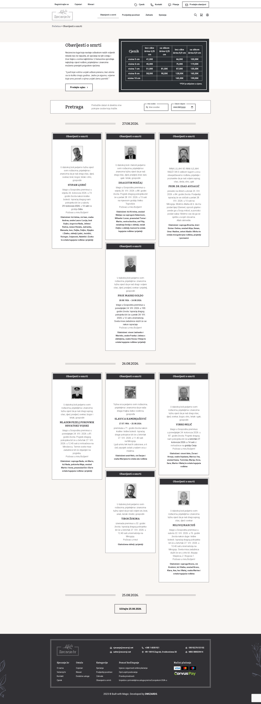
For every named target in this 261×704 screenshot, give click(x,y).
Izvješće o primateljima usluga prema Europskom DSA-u (143, 680)
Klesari (91, 4)
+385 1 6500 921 (152, 648)
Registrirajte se (62, 4)
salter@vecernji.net (122, 652)
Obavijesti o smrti (108, 15)
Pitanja (176, 4)
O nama (60, 668)
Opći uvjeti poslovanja (128, 672)
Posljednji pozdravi (131, 15)
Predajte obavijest (198, 4)
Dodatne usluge (82, 676)
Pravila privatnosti (126, 676)
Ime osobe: (151, 104)
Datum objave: (180, 104)
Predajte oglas (77, 87)
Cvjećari (78, 4)
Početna (56, 26)
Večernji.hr (61, 672)
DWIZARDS (151, 693)
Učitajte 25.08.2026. (130, 608)
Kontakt (158, 4)
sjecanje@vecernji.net (123, 648)
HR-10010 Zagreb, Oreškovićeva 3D (161, 652)
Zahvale (149, 15)
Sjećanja (162, 15)
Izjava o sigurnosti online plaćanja (133, 668)
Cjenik (142, 4)
